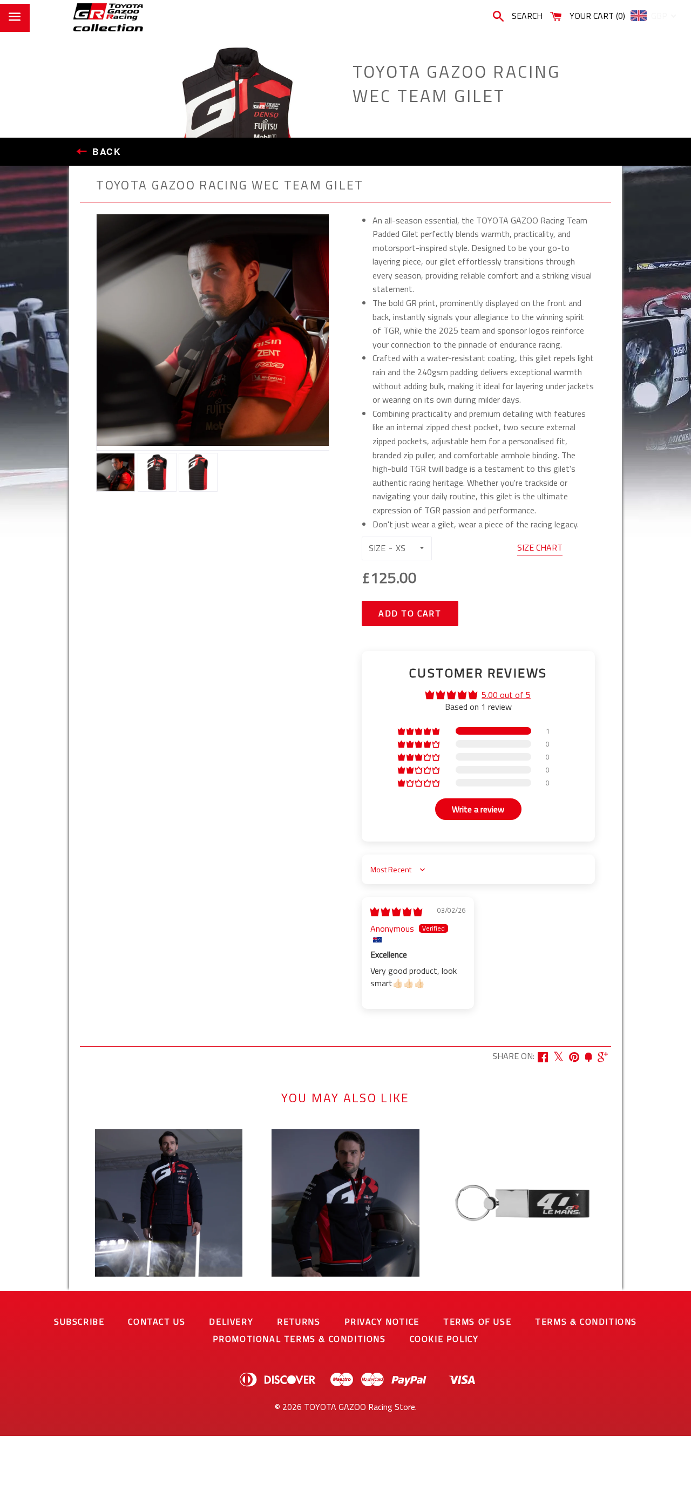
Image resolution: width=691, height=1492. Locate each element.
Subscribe (79, 1321)
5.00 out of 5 (506, 694)
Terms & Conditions (586, 1321)
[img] (396, 911)
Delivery (231, 1321)
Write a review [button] (478, 809)
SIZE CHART (540, 547)
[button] (419, 731)
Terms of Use (477, 1321)
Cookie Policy (444, 1338)
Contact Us (156, 1321)
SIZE (377, 547)
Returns (298, 1321)
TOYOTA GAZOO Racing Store (359, 1406)
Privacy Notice (381, 1321)
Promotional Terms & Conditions (299, 1338)
